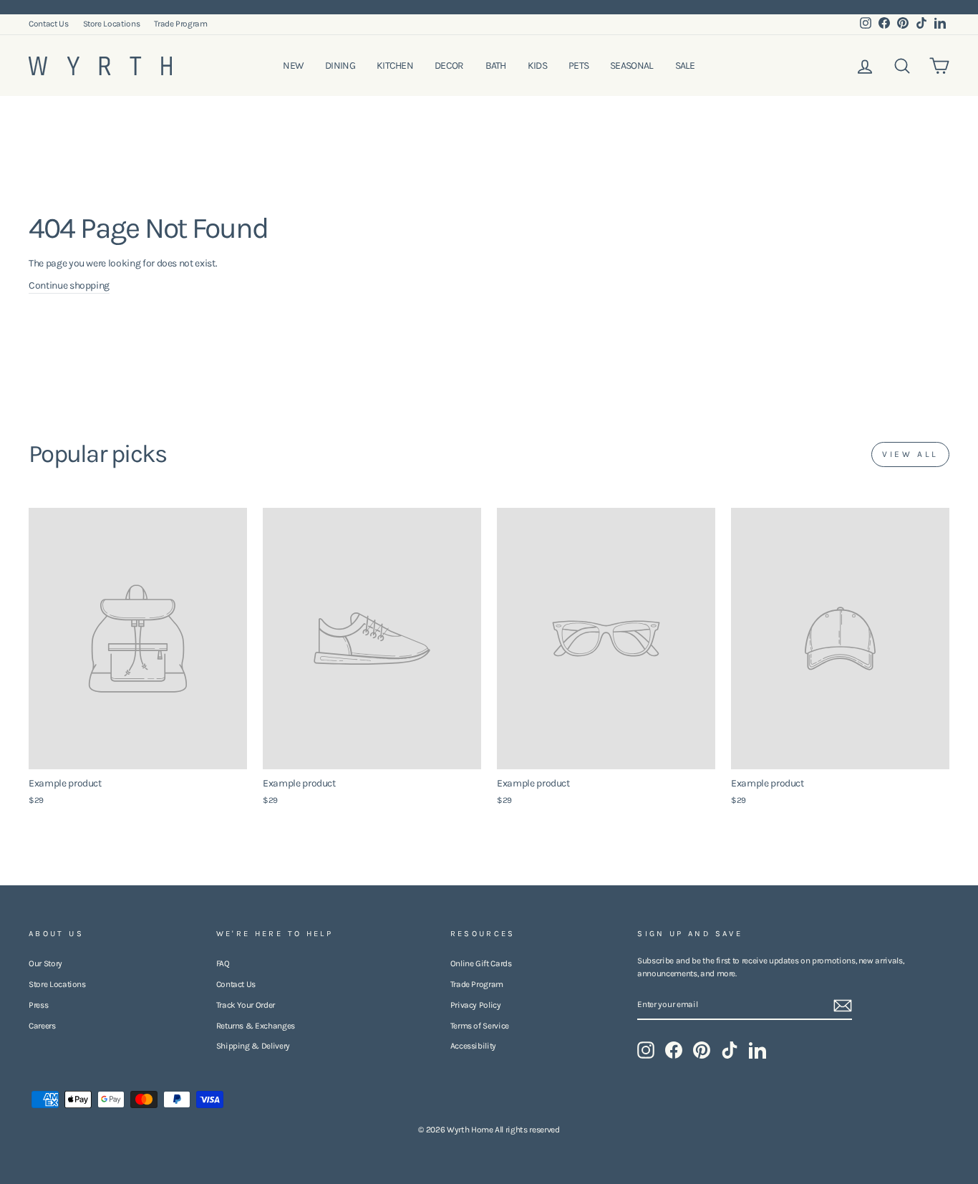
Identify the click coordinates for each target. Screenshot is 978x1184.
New (293, 65)
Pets (578, 65)
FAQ (223, 963)
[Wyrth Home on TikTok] (729, 1050)
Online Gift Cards (481, 963)
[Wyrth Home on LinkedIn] (757, 1050)
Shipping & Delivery (253, 1046)
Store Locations (111, 24)
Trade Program (180, 24)
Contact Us (49, 24)
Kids (537, 65)
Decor (449, 65)
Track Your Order (245, 1005)
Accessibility (473, 1046)
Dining (340, 65)
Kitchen (395, 65)
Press (38, 1005)
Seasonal (631, 65)
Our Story (45, 963)
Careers (42, 1026)
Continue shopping (69, 285)
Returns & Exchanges (255, 1026)
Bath (495, 65)
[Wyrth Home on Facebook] (673, 1050)
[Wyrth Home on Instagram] (645, 1050)
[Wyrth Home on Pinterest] (701, 1050)
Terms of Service (479, 1026)
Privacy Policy (475, 1005)
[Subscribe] (842, 1005)
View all (910, 454)
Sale (685, 65)
